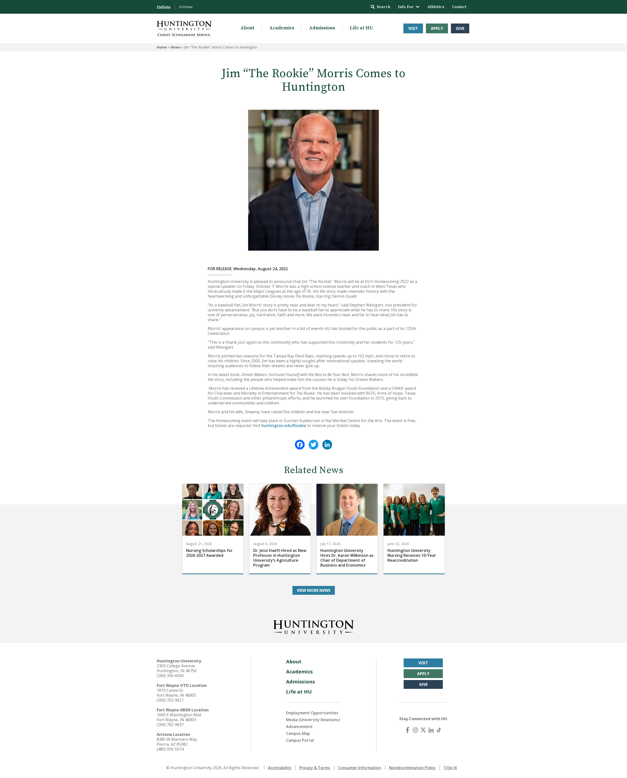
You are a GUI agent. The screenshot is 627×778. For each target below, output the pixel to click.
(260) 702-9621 (170, 700)
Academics (281, 28)
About (247, 28)
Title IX (450, 767)
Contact (459, 6)
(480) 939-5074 (170, 749)
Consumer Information (359, 767)
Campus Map (298, 733)
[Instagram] (415, 730)
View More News (313, 590)
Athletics (435, 6)
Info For (406, 6)
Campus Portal (300, 740)
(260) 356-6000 (170, 675)
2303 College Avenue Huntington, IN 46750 (177, 668)
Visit (413, 28)
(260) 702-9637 (170, 724)
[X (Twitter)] (423, 730)
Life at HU (361, 28)
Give (460, 28)
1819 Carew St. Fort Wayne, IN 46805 (176, 693)
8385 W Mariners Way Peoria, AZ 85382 (177, 742)
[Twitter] (313, 445)
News (176, 47)
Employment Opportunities (312, 713)
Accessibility (279, 767)
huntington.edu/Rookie (283, 425)
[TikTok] (439, 730)
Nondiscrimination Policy (412, 767)
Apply (437, 28)
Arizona (186, 6)
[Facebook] (300, 445)
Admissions (322, 28)
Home (162, 47)
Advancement (299, 726)
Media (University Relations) (313, 719)
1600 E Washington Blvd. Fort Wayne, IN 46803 (179, 717)
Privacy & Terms (314, 767)
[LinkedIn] (327, 445)
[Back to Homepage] (313, 626)
